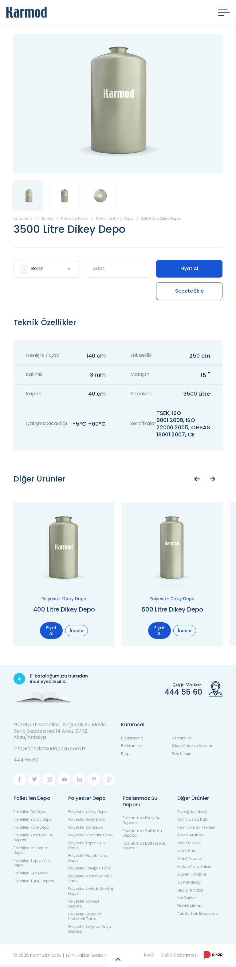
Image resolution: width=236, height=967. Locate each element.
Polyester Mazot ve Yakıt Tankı (90, 878)
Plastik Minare (190, 905)
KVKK (149, 955)
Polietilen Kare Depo (31, 827)
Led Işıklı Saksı (190, 890)
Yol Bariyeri (187, 897)
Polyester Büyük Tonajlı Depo (89, 858)
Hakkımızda (132, 738)
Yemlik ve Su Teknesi (196, 827)
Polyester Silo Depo (85, 827)
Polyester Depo (87, 798)
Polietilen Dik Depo (30, 811)
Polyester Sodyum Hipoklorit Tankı (85, 916)
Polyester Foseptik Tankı (90, 868)
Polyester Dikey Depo (86, 819)
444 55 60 (26, 759)
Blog (125, 753)
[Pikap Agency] (213, 955)
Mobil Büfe (186, 851)
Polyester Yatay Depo (87, 811)
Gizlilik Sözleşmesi (179, 955)
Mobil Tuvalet (189, 858)
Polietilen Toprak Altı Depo (32, 863)
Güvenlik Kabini (191, 874)
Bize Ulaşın (181, 753)
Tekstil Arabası (190, 835)
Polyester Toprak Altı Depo (86, 845)
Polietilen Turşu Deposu (35, 881)
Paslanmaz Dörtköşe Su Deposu (145, 846)
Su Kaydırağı (189, 882)
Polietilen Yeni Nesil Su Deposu (33, 837)
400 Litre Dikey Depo (64, 609)
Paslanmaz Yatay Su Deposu (142, 833)
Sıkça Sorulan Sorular (192, 745)
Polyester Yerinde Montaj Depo (90, 891)
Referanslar (132, 745)
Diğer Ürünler (193, 798)
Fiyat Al (189, 268)
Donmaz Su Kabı (192, 819)
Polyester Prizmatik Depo (90, 835)
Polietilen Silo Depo (31, 873)
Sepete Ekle (189, 290)
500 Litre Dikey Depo (172, 609)
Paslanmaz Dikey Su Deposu (141, 820)
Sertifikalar (181, 738)
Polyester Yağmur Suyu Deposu (89, 929)
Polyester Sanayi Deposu (83, 904)
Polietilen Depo (32, 798)
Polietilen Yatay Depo (33, 819)
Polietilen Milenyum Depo (31, 850)
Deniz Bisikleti (189, 843)
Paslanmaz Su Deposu (140, 801)
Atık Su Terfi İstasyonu (197, 913)
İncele (76, 630)
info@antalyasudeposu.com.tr (50, 748)
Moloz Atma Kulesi (194, 866)
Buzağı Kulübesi (192, 811)
